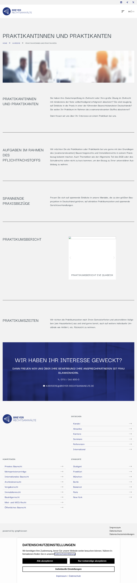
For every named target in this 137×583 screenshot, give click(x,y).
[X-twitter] (133, 2)
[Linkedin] (121, 2)
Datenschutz (116, 530)
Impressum (115, 527)
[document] (68, 560)
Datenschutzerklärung (64, 554)
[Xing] (127, 2)
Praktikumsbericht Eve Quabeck (92, 275)
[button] (70, 257)
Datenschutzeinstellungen (122, 534)
